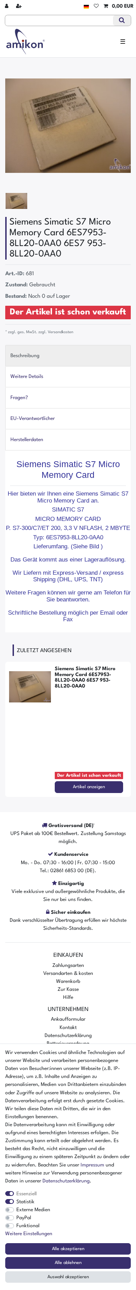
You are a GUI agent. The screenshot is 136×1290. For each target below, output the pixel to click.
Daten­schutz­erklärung (66, 1181)
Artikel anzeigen (89, 787)
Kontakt (68, 1027)
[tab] (68, 355)
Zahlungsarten (68, 965)
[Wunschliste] (96, 6)
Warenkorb (68, 981)
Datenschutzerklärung (68, 1035)
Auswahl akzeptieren (68, 1277)
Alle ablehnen (68, 1263)
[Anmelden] (7, 6)
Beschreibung (24, 355)
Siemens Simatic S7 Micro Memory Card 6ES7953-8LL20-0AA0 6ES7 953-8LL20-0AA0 (85, 677)
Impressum (92, 1165)
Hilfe (68, 997)
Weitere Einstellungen (28, 1233)
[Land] (86, 6)
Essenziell (26, 1193)
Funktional (27, 1225)
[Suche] (122, 20)
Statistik (25, 1201)
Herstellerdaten (26, 439)
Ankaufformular (68, 1019)
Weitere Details (26, 376)
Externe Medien (33, 1209)
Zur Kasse (68, 989)
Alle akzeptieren (68, 1249)
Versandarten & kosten (68, 973)
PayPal (23, 1217)
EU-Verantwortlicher (32, 418)
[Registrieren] (19, 6)
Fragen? (19, 397)
